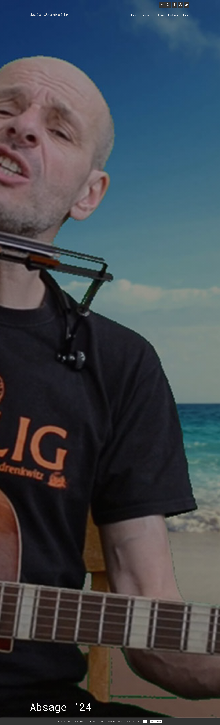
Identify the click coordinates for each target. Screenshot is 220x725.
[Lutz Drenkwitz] (50, 15)
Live (161, 14)
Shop (185, 14)
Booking (173, 14)
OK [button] (145, 721)
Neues (133, 14)
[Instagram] (162, 5)
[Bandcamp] (186, 5)
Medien (146, 14)
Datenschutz (156, 721)
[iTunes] (180, 5)
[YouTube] (168, 5)
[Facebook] (174, 5)
